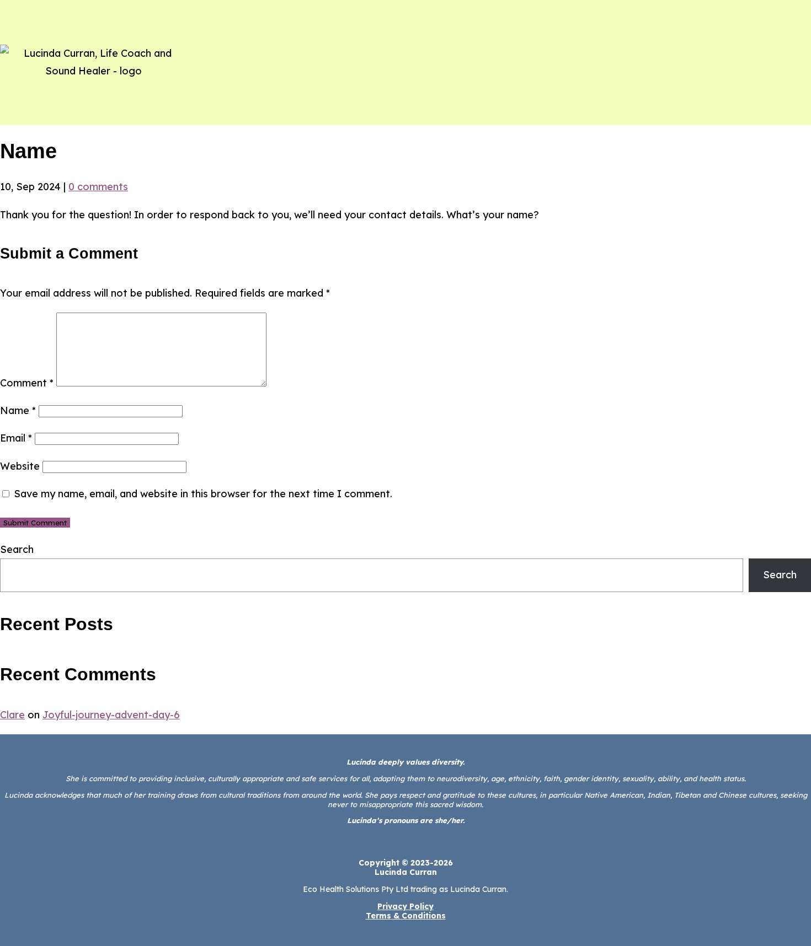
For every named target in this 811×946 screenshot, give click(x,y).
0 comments (98, 186)
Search (17, 549)
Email (16, 438)
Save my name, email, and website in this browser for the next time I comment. (203, 493)
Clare (12, 714)
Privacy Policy (405, 906)
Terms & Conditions (406, 916)
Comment (27, 383)
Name (18, 410)
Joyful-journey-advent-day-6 (111, 714)
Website (20, 466)
